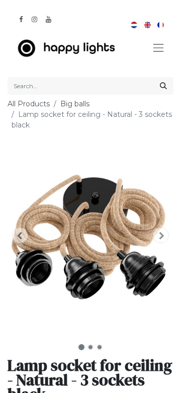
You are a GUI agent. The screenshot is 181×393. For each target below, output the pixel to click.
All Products (29, 103)
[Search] (163, 86)
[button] (20, 235)
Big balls (74, 103)
